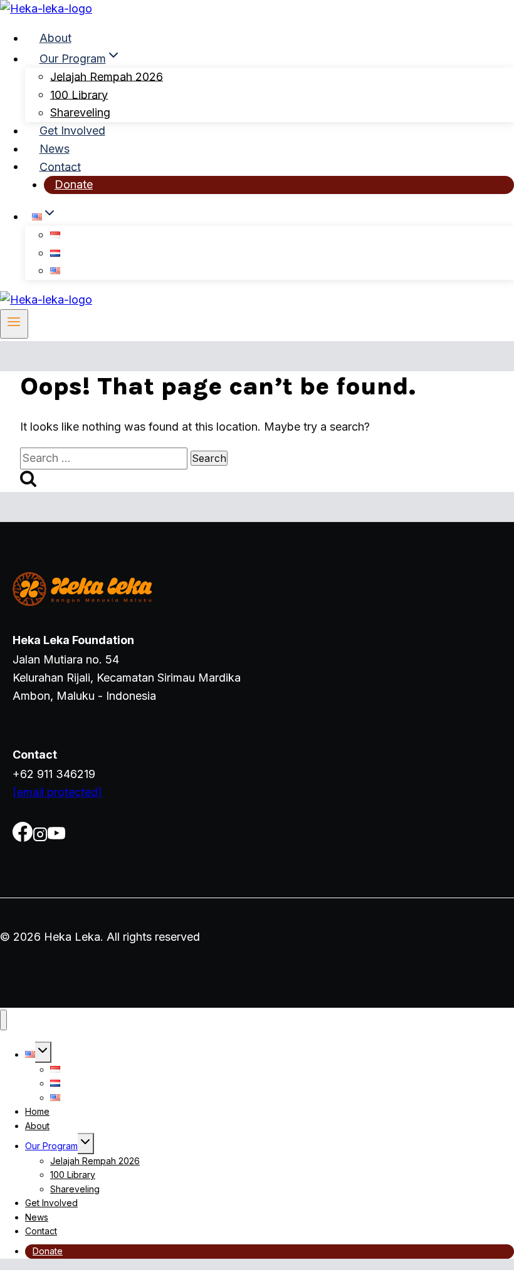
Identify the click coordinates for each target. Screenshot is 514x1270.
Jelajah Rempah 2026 (106, 76)
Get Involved (72, 130)
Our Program (51, 1145)
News (54, 148)
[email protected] (57, 792)
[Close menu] (3, 1020)
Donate (74, 184)
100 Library (79, 94)
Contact (60, 166)
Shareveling (80, 112)
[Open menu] (14, 324)
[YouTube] (56, 837)
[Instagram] (40, 837)
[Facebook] (23, 837)
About (55, 37)
